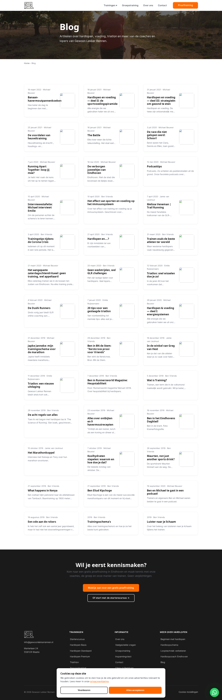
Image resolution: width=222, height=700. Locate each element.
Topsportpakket (78, 668)
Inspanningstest (123, 656)
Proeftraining (185, 5)
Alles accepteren (135, 690)
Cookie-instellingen (188, 692)
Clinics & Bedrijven (124, 668)
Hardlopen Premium (80, 656)
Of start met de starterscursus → (111, 597)
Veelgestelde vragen (125, 645)
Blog (163, 662)
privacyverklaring (99, 681)
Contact (162, 5)
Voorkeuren (84, 690)
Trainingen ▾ (110, 5)
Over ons (148, 5)
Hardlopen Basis (78, 645)
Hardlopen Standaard (81, 650)
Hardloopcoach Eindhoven (174, 656)
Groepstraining (130, 5)
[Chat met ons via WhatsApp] (214, 692)
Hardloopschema (169, 645)
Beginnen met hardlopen (173, 639)
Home (27, 63)
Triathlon (74, 662)
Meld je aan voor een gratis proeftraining (111, 587)
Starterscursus (77, 639)
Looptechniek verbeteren (173, 650)
